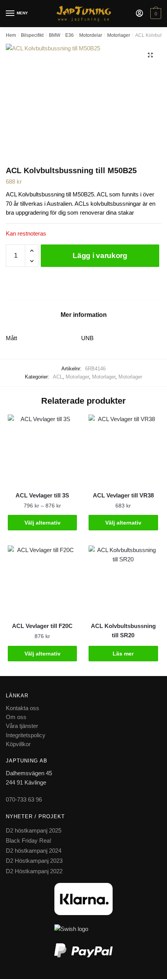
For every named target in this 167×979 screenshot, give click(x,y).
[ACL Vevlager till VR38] (123, 449)
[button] (150, 55)
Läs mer (123, 653)
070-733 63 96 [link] (24, 799)
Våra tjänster (22, 726)
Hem (11, 35)
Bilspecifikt (32, 35)
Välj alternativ (42, 523)
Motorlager (118, 35)
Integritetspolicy (25, 735)
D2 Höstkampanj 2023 (34, 860)
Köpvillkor (18, 744)
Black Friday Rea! (28, 840)
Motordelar (90, 35)
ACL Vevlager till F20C (42, 626)
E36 (69, 35)
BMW (54, 35)
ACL (58, 377)
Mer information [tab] (84, 314)
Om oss (16, 717)
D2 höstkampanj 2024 (33, 850)
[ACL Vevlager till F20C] (42, 579)
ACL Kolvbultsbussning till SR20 (123, 630)
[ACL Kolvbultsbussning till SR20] (123, 579)
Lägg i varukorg (100, 255)
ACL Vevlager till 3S (42, 495)
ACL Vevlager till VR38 (123, 495)
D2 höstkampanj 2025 (33, 830)
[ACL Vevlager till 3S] (42, 449)
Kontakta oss (22, 708)
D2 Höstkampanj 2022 (34, 871)
